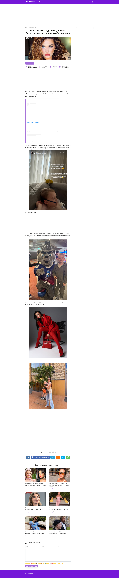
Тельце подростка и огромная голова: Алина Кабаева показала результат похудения (35, 509)
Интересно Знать (32, 2)
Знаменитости (30, 63)
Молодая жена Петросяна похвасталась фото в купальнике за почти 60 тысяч (35, 532)
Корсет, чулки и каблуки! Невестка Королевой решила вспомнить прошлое (35, 484)
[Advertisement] (59, 16)
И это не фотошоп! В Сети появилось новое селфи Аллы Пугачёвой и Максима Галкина (58, 533)
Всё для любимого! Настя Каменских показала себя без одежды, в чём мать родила (59, 485)
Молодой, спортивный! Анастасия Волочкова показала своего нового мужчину (58, 509)
